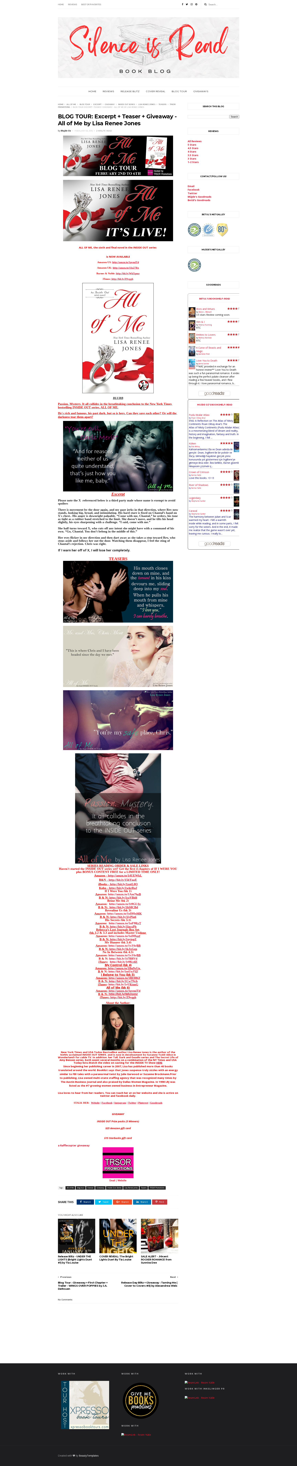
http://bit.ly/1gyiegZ (123, 939)
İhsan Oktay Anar (198, 418)
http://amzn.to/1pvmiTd (124, 990)
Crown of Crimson (199, 472)
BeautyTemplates (89, 1455)
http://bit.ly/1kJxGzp (123, 949)
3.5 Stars (193, 155)
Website (122, 1180)
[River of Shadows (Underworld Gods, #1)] (237, 492)
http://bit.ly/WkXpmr (123, 994)
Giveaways (200, 91)
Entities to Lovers (206, 334)
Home (61, 4)
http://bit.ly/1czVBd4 (123, 897)
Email (112, 1180)
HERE (159, 1062)
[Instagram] (192, 4)
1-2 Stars (193, 162)
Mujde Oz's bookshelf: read (214, 404)
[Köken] (237, 451)
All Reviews (195, 141)
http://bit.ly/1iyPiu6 (123, 917)
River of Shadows (198, 485)
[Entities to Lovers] (192, 342)
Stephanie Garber (198, 501)
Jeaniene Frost (204, 354)
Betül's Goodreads (199, 200)
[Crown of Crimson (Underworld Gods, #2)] (237, 479)
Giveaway (110, 104)
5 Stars (192, 144)
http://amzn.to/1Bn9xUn (124, 968)
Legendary (195, 498)
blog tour (85, 104)
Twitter (192, 193)
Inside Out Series (126, 104)
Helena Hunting (205, 325)
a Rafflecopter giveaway (74, 1145)
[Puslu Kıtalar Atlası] (237, 422)
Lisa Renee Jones (146, 104)
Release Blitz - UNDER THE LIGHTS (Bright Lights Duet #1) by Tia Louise (75, 1259)
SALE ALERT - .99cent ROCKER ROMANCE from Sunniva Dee (156, 1259)
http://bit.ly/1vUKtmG (123, 984)
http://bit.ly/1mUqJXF (123, 971)
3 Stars (192, 158)
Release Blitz (130, 91)
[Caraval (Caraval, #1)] (237, 518)
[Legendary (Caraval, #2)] (237, 505)
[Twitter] (187, 4)
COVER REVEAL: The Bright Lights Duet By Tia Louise (116, 1258)
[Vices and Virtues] (192, 316)
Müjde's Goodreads (199, 196)
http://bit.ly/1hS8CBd (123, 907)
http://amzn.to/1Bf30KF (124, 978)
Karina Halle (196, 475)
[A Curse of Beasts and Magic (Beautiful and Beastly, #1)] (192, 355)
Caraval (193, 510)
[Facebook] (182, 4)
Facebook (194, 189)
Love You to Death (206, 360)
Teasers (162, 104)
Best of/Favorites (91, 4)
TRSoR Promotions (157, 1188)
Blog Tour (179, 91)
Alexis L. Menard (205, 312)
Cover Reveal (155, 91)
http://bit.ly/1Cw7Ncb (123, 981)
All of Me (71, 104)
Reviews (72, 4)
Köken (192, 443)
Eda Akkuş (195, 446)
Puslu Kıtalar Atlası (199, 414)
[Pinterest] (196, 4)
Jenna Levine (204, 363)
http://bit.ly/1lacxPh (123, 926)
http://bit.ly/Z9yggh (122, 997)
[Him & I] (192, 329)
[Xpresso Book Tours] (85, 1428)
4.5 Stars (193, 148)
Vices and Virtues (205, 308)
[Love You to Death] (192, 368)
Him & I (200, 321)
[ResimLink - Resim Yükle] (140, 1419)
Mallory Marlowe (205, 338)
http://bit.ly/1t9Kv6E (123, 962)
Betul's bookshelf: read (214, 298)
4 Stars (192, 151)
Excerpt (97, 104)
